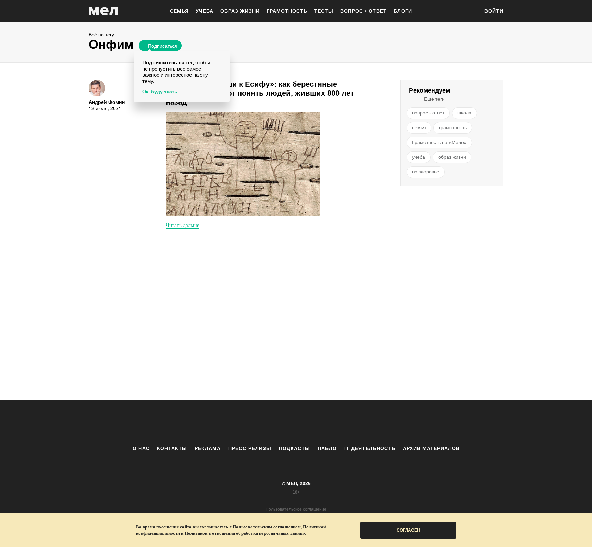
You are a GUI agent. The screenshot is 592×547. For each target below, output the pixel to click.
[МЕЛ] (103, 11)
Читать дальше (182, 224)
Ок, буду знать (159, 91)
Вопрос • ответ (363, 11)
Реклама (208, 448)
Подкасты (294, 448)
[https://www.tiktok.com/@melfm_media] (296, 422)
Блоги (403, 11)
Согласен (408, 530)
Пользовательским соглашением (267, 527)
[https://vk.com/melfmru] (277, 422)
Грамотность (287, 11)
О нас (141, 448)
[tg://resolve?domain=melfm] (239, 422)
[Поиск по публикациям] (471, 12)
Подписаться (162, 45)
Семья (179, 11)
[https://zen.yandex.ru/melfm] (258, 422)
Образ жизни (240, 11)
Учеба (204, 11)
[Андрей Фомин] (97, 88)
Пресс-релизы (249, 448)
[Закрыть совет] (223, 57)
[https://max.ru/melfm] (352, 422)
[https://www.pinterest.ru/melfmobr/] (314, 422)
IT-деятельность (369, 448)
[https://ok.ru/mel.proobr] (333, 422)
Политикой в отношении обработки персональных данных (245, 533)
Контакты (172, 448)
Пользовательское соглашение (296, 509)
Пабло (327, 448)
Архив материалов (431, 448)
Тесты (323, 11)
